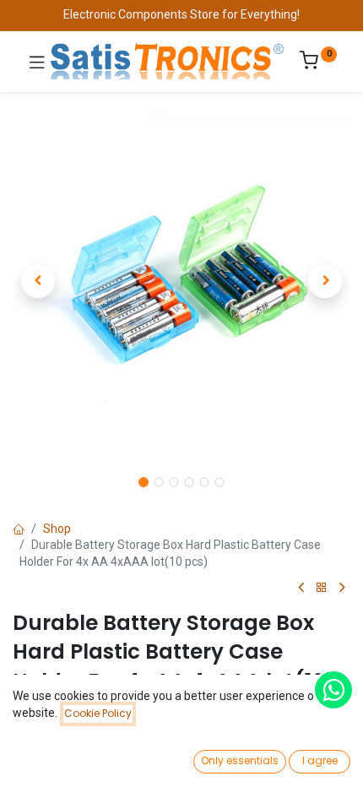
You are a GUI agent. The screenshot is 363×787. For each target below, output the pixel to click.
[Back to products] (322, 588)
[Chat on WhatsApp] (333, 690)
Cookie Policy (98, 713)
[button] (38, 281)
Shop (57, 528)
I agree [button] (320, 760)
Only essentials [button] (240, 760)
